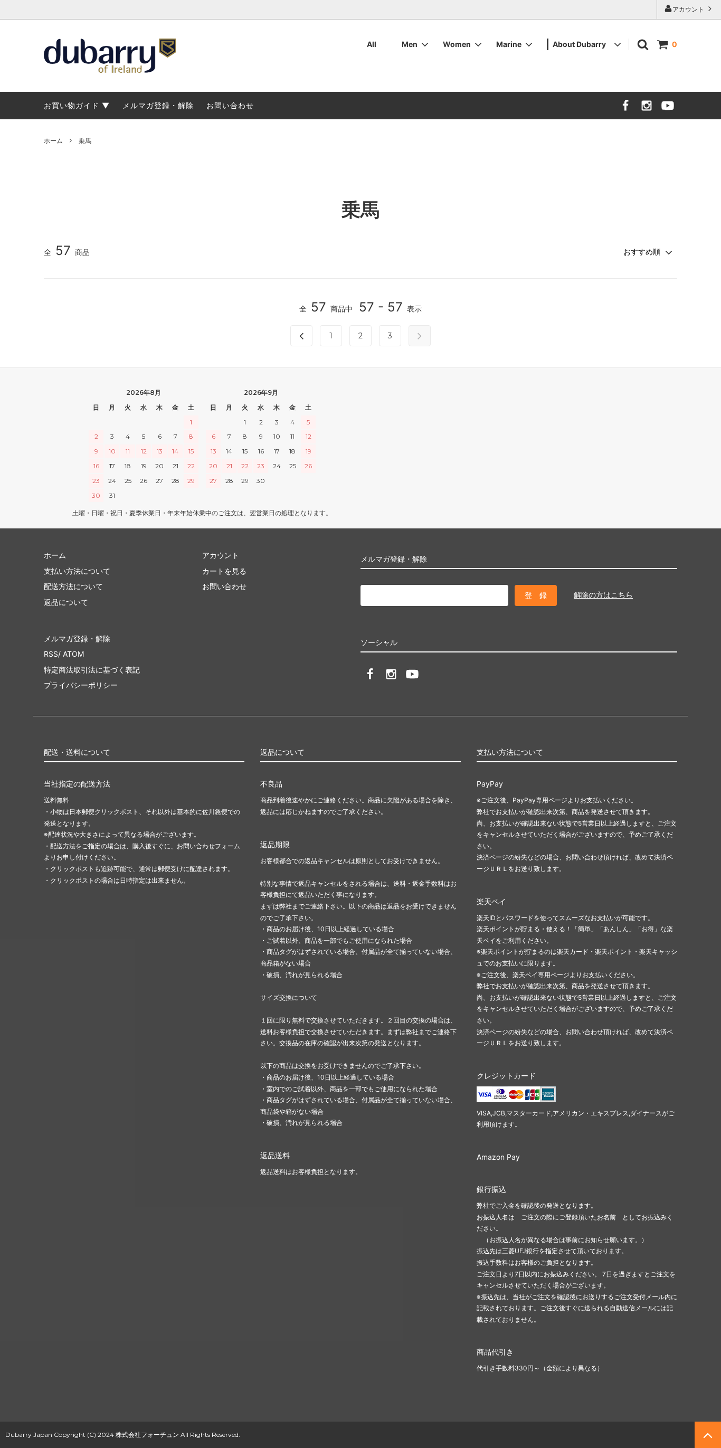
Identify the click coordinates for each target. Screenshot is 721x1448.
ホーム (53, 141)
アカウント (689, 9)
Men (410, 44)
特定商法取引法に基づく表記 (92, 669)
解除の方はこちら (603, 594)
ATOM (73, 653)
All (371, 44)
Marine (508, 44)
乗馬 (85, 141)
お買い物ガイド (71, 105)
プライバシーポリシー (81, 684)
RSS (51, 653)
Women (457, 44)
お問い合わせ (230, 105)
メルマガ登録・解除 (158, 105)
